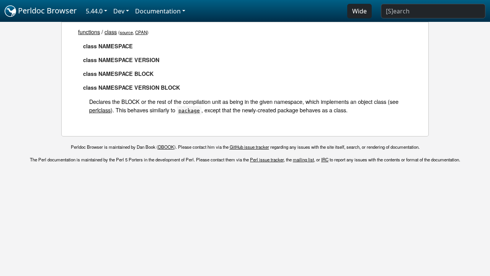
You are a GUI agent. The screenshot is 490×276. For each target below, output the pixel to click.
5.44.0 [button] (94, 11)
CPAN (141, 32)
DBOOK (166, 147)
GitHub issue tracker (249, 147)
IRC (324, 159)
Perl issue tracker (267, 159)
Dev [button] (118, 11)
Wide (359, 11)
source (126, 32)
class (111, 32)
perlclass (100, 110)
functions (89, 32)
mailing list (303, 159)
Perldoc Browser (46, 10)
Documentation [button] (158, 11)
